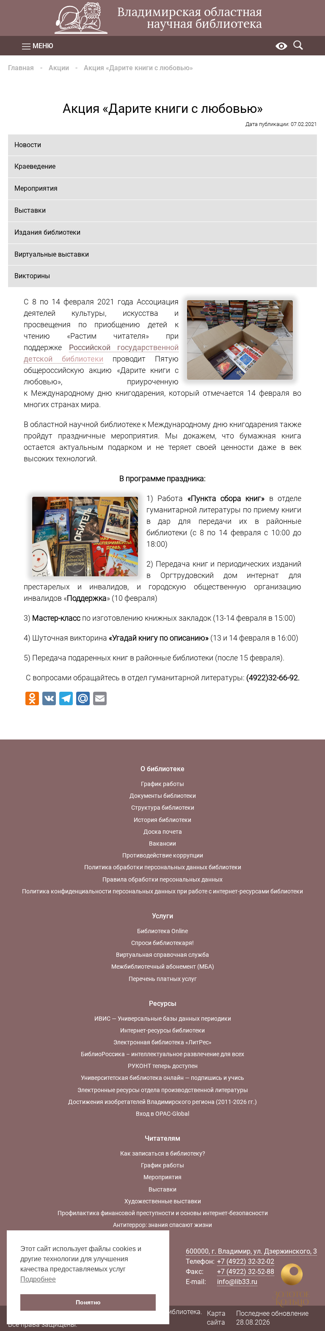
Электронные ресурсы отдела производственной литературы (162, 1090)
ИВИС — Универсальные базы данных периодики (162, 1018)
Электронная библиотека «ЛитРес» (162, 1042)
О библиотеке (162, 769)
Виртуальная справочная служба (162, 954)
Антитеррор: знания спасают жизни (162, 1224)
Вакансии (162, 843)
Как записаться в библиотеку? (162, 1153)
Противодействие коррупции (162, 855)
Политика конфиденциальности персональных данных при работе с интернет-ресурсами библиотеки (162, 891)
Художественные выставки (162, 1201)
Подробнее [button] (38, 1279)
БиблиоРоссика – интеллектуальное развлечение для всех (162, 1054)
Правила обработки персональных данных (162, 879)
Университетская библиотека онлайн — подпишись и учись (162, 1077)
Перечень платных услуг (163, 978)
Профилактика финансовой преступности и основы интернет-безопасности (163, 1213)
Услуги (162, 916)
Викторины (32, 276)
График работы (162, 784)
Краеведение (34, 166)
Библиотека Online (162, 931)
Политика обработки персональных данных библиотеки (162, 867)
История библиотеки (162, 819)
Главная (21, 68)
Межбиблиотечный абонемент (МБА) (162, 966)
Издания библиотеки (47, 232)
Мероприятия (36, 188)
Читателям (162, 1138)
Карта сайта (216, 1317)
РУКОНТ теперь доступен (163, 1066)
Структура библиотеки (162, 807)
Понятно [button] (88, 1302)
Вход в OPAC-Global (162, 1113)
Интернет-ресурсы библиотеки (162, 1030)
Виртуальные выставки (51, 254)
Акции (59, 68)
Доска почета (162, 831)
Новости (27, 145)
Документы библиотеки (162, 795)
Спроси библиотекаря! (162, 942)
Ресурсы (162, 1004)
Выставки (30, 210)
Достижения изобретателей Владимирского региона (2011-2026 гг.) (162, 1101)
